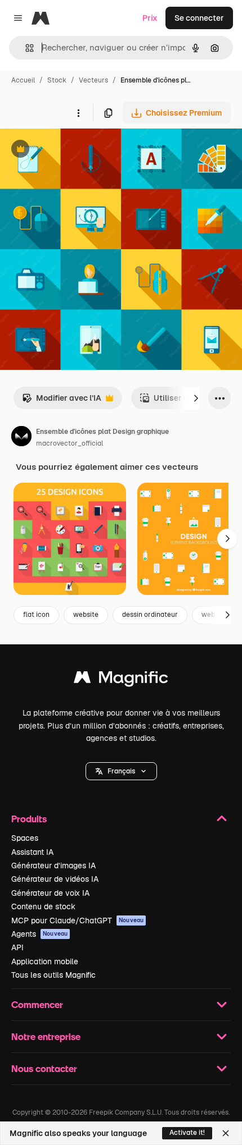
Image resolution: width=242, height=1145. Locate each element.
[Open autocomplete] (25, 48)
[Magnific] (121, 680)
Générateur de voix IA (50, 893)
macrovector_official (69, 443)
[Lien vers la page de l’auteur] (21, 438)
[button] (121, 771)
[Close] (225, 1133)
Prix (150, 18)
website (85, 614)
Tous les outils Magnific (53, 975)
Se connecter (199, 18)
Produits (29, 819)
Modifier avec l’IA (61, 401)
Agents (39, 934)
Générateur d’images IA (53, 865)
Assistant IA (32, 852)
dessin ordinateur (150, 614)
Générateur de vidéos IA (54, 879)
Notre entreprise (45, 1036)
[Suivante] (196, 398)
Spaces (24, 838)
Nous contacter (44, 1068)
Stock (56, 80)
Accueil (23, 80)
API (17, 947)
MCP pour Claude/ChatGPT (77, 920)
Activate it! (187, 1132)
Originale (74, 150)
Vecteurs (93, 80)
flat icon (36, 614)
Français (121, 771)
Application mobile (44, 961)
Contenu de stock (43, 906)
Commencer (37, 1004)
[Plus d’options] (78, 113)
